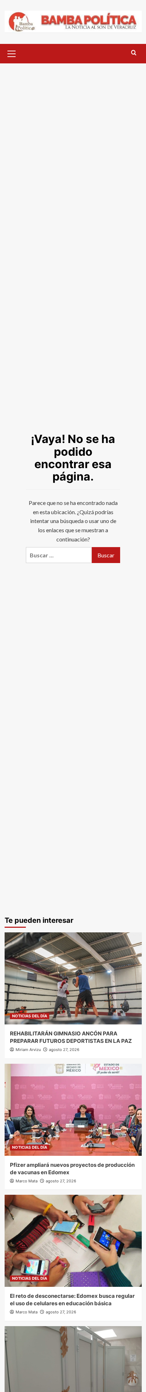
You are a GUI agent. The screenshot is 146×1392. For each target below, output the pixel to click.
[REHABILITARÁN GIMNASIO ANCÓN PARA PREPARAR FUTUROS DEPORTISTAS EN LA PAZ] (73, 978)
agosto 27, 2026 (64, 1049)
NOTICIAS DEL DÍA (29, 1015)
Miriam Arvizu (28, 1049)
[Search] (133, 53)
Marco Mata (27, 1180)
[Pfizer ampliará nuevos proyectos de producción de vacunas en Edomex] (73, 1110)
